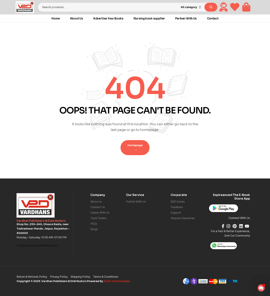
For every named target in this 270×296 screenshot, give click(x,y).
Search (210, 7)
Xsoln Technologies (117, 281)
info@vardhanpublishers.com (37, 245)
